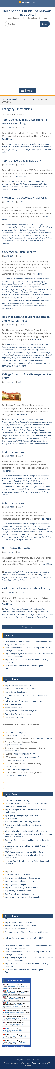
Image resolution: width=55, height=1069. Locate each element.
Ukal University (11, 818)
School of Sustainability (14, 278)
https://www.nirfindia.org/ (15, 775)
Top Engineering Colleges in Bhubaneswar (22, 878)
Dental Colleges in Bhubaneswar (36, 475)
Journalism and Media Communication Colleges (24, 224)
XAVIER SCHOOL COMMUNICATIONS (24, 197)
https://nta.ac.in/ (17, 760)
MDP (15, 441)
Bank (42, 419)
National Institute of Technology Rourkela (22, 822)
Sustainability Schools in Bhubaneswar (17, 305)
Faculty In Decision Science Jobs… (14, 1012)
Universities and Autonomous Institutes (35, 147)
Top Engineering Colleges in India (18, 884)
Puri (13, 609)
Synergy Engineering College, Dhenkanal (21, 815)
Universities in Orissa (16, 580)
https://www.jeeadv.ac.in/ (28, 757)
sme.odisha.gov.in (44, 739)
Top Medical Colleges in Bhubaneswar (29, 481)
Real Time (16, 1046)
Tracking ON (23, 1046)
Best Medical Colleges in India (17, 874)
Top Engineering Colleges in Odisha (19, 881)
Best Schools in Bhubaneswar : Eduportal (27, 13)
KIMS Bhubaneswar (14, 452)
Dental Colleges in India (34, 486)
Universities (14, 147)
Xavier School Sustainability (19, 251)
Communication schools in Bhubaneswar (18, 238)
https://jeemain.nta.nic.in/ (24, 754)
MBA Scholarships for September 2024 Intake (24, 852)
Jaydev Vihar (32, 227)
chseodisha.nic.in (12, 750)
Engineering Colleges (17, 347)
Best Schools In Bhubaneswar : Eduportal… (13, 1005)
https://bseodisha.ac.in (14, 744)
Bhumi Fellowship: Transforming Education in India (26, 831)
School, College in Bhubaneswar (35, 286)
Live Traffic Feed (16, 981)
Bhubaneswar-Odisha (10, 227)
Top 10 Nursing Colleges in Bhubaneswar (22, 887)
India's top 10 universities (29, 186)
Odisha (31, 540)
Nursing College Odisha (18, 540)
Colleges (23, 227)
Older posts (27, 627)
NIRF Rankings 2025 (27, 149)
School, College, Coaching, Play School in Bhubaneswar (23, 289)
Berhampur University (14, 717)
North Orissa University (16, 548)
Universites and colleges (37, 181)
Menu (30, 91)
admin (21, 127)
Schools (17, 433)
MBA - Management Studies (31, 284)
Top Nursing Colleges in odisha (18, 891)
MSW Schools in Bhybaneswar (30, 441)
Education (9, 144)
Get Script (8, 1046)
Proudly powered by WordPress (17, 1063)
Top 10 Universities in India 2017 (21, 160)
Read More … (8, 139)
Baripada (8, 572)
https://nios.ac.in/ (12, 766)
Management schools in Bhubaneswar (29, 300)
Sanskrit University (9, 614)
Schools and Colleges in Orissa (30, 614)
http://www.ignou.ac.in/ (22, 769)
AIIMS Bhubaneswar (14, 503)
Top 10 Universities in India (25, 144)
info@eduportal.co (29, 2)
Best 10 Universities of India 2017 (29, 184)
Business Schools (26, 422)
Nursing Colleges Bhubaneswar (14, 526)
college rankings (11, 149)
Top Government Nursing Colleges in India (22, 897)
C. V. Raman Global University (17, 800)
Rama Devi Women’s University (18, 714)
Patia (4, 427)
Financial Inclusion (24, 438)
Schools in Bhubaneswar (31, 303)
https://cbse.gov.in (18, 732)
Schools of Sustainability (22, 292)
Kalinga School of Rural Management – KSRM (24, 701)
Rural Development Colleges (18, 427)
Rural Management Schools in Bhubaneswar (30, 443)
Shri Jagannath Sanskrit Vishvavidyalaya (27, 588)
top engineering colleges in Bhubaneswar (30, 363)
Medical (5, 478)
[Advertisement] (27, 57)
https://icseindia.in (17, 735)
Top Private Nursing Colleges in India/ (20, 894)
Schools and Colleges (22, 232)
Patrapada (6, 529)
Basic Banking (10, 438)
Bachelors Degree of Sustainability (18, 297)
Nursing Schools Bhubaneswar (21, 478)
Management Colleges (36, 281)
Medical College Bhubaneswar (26, 537)
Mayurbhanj (7, 577)
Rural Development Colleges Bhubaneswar (22, 419)
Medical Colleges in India (24, 492)
